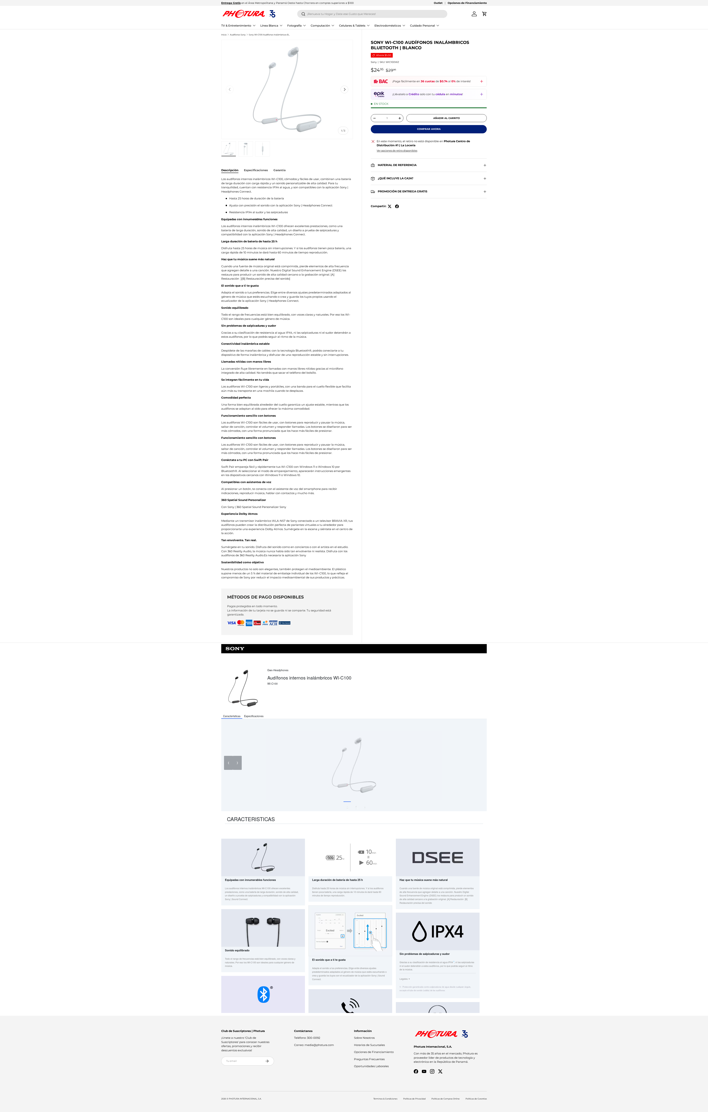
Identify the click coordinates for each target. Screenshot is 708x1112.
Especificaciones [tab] (256, 170)
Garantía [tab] (279, 170)
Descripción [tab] (229, 170)
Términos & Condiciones (385, 1098)
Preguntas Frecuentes (369, 1059)
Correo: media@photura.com (314, 1045)
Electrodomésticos (387, 25)
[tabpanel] (287, 378)
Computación (320, 25)
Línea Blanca (269, 25)
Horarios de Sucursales (369, 1045)
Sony (374, 62)
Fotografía (294, 25)
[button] (484, 14)
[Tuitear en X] (389, 206)
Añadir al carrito (446, 118)
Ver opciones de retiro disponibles (397, 150)
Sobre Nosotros (364, 1038)
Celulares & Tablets (352, 25)
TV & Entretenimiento (236, 25)
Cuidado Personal (422, 25)
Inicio (224, 34)
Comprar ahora (429, 129)
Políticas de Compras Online (445, 1098)
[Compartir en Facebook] (397, 206)
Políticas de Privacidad (414, 1098)
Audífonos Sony (238, 34)
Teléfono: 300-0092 (307, 1038)
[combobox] (372, 14)
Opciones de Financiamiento (467, 2)
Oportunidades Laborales (371, 1066)
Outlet (438, 2)
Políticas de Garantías (476, 1098)
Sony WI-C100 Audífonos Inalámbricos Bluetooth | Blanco (269, 34)
